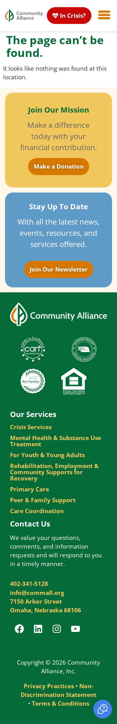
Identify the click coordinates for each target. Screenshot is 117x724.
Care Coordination (37, 511)
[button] (103, 709)
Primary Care (29, 489)
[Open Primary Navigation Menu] (104, 15)
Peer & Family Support (43, 500)
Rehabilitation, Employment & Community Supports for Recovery (54, 472)
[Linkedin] (38, 629)
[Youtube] (75, 629)
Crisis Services (30, 427)
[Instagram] (56, 629)
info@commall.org (37, 592)
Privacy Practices (49, 686)
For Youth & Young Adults (47, 455)
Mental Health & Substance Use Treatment (55, 441)
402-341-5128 (29, 583)
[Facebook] (19, 629)
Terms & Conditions (60, 703)
